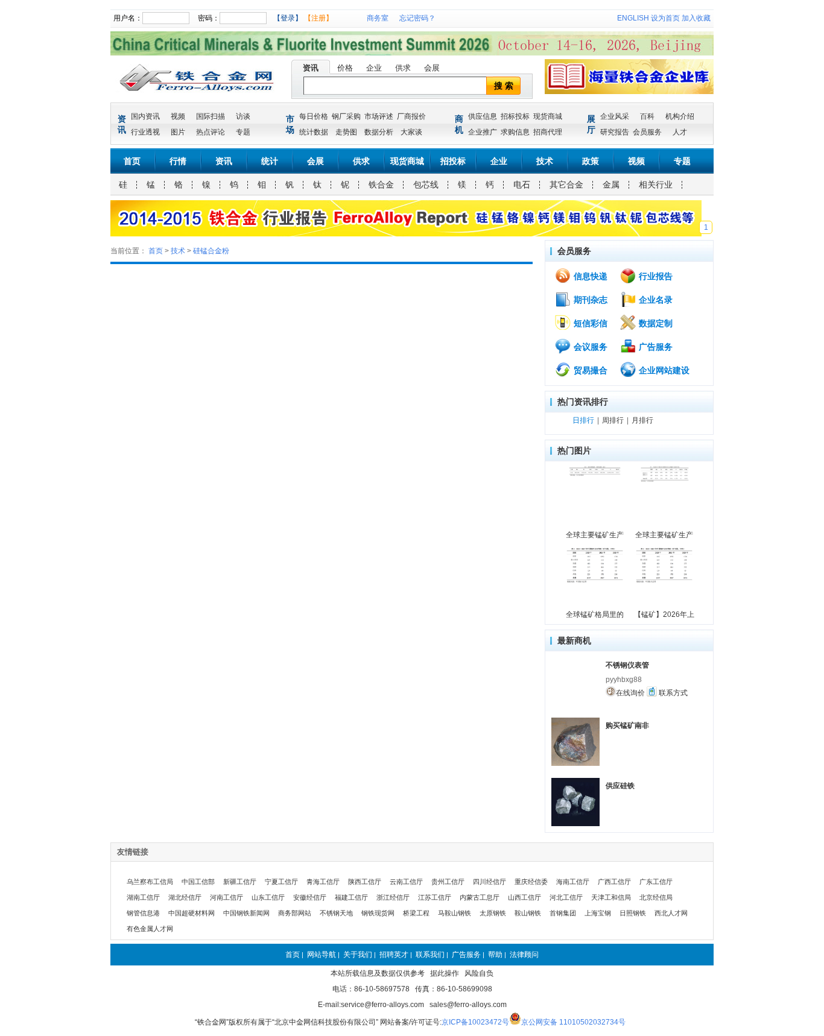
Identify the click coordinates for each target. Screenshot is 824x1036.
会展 (432, 67)
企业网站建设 (662, 370)
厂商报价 (411, 116)
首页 (132, 161)
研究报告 (614, 132)
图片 (178, 132)
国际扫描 (210, 116)
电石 (521, 184)
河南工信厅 (226, 897)
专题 (243, 132)
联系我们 (430, 954)
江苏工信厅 (434, 897)
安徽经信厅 (309, 897)
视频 (178, 116)
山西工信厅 (524, 897)
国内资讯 (145, 116)
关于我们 (357, 954)
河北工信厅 (566, 897)
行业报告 (654, 276)
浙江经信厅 (393, 897)
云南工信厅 (406, 881)
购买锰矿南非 (627, 725)
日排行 (583, 420)
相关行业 (656, 184)
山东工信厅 (268, 897)
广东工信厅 (656, 881)
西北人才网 (671, 913)
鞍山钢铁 (528, 913)
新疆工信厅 (239, 881)
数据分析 (378, 132)
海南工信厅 (572, 881)
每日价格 (313, 116)
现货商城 (547, 116)
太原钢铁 (493, 913)
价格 (345, 67)
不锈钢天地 (336, 913)
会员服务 (647, 132)
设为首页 (665, 18)
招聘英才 (393, 954)
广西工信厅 (614, 881)
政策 (590, 161)
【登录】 (287, 18)
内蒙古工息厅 (479, 897)
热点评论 (210, 132)
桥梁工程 (416, 913)
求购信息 (515, 132)
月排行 (642, 420)
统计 (269, 161)
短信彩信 (589, 323)
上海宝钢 (598, 913)
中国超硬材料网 (191, 913)
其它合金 (566, 184)
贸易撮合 (589, 370)
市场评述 (378, 116)
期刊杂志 (589, 300)
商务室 (377, 18)
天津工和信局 (611, 897)
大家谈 (411, 132)
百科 (647, 116)
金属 (611, 184)
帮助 (495, 954)
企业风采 (614, 116)
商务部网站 (294, 913)
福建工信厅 (351, 897)
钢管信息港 (143, 913)
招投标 (453, 161)
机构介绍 (679, 116)
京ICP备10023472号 (475, 1022)
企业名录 (654, 300)
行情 (178, 161)
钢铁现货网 (378, 913)
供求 (403, 67)
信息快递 (589, 276)
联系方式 (672, 693)
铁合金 (381, 184)
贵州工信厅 (447, 881)
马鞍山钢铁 (454, 913)
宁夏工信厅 (281, 881)
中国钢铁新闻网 (246, 913)
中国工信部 (198, 881)
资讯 (311, 67)
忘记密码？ (417, 18)
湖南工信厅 (143, 897)
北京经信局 (656, 897)
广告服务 (654, 347)
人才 (680, 132)
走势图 (346, 132)
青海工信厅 (323, 881)
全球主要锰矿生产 (595, 535)
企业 (374, 67)
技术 (544, 161)
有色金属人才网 (150, 928)
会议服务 (589, 347)
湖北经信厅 (184, 897)
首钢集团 (563, 913)
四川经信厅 (489, 881)
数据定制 (654, 323)
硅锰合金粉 (211, 251)
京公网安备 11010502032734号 (573, 1022)
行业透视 (145, 132)
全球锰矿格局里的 (595, 614)
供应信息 (482, 116)
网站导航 (321, 954)
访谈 (243, 116)
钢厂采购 (346, 116)
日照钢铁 (633, 913)
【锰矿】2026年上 (664, 614)
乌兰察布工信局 (150, 881)
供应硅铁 (620, 786)
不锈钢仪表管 (627, 665)
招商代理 (547, 132)
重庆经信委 (531, 881)
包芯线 (426, 184)
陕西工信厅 (364, 881)
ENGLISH (633, 18)
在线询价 (630, 693)
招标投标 (515, 116)
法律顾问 (524, 954)
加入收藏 (696, 18)
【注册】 (318, 18)
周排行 (613, 420)
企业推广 (482, 132)
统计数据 (313, 132)
